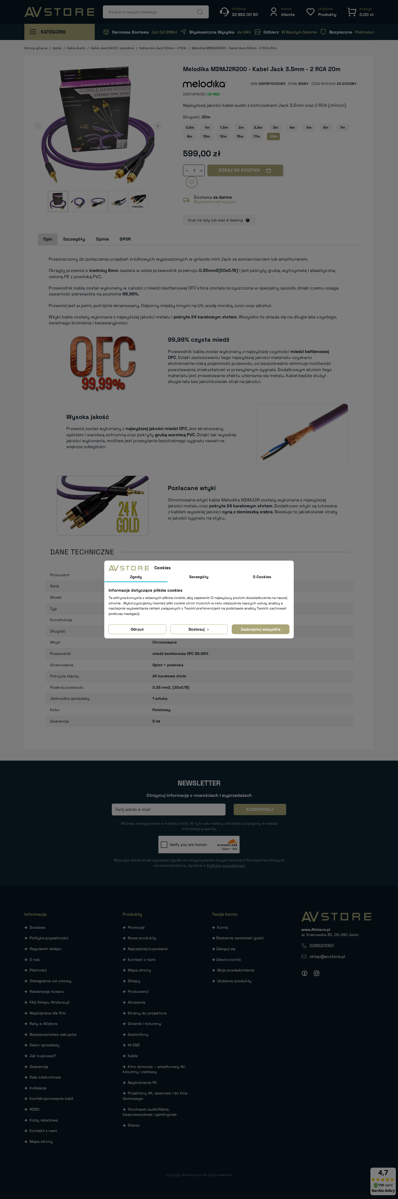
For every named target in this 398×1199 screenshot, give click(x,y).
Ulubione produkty (234, 980)
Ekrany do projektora (147, 1013)
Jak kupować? (43, 1055)
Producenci (138, 991)
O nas (35, 959)
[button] (282, 11)
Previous (38, 126)
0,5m (190, 127)
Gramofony (138, 1034)
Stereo (134, 1125)
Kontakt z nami (43, 1130)
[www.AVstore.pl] (59, 12)
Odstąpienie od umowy (50, 980)
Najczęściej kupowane (148, 948)
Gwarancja (39, 1066)
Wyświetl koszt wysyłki (215, 201)
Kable (133, 1055)
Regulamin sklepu (45, 948)
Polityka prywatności (49, 937)
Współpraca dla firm (48, 1013)
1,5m (224, 127)
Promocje (136, 927)
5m (309, 127)
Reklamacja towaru (47, 991)
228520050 (321, 945)
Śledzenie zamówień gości (239, 937)
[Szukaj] (200, 11)
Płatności (38, 970)
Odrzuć (137, 629)
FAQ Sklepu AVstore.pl (49, 1002)
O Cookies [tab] (262, 576)
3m (275, 127)
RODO (34, 1109)
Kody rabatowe (44, 1120)
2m (241, 127)
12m (223, 136)
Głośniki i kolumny (144, 1023)
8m (189, 136)
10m (206, 136)
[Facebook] (304, 973)
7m (342, 127)
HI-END (134, 1045)
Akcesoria (136, 1002)
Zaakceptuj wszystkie (260, 629)
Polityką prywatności (226, 865)
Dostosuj (197, 629)
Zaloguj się (225, 948)
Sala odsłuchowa (45, 1077)
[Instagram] (316, 973)
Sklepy (134, 980)
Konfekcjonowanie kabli (51, 1098)
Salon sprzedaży (45, 1045)
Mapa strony (41, 1141)
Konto (223, 927)
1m (207, 127)
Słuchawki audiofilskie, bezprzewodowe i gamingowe (150, 1112)
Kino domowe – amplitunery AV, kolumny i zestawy (154, 1069)
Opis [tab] (47, 239)
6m (325, 127)
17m (256, 136)
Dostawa (37, 927)
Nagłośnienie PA (142, 1082)
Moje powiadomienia (235, 970)
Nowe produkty (142, 937)
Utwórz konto (228, 959)
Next (158, 126)
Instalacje (38, 1087)
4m (292, 127)
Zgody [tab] (136, 576)
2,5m (258, 127)
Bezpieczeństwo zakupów (53, 1034)
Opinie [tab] (102, 239)
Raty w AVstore (43, 1023)
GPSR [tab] (125, 239)
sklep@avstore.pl (327, 956)
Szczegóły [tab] (74, 239)
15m (240, 136)
